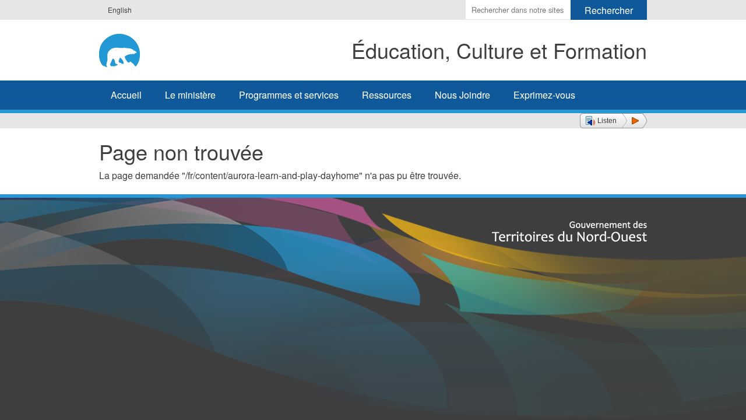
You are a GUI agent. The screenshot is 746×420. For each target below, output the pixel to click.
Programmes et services (289, 95)
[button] (613, 120)
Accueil (126, 95)
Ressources (386, 95)
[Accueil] (132, 48)
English (120, 10)
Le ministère (190, 95)
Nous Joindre (462, 95)
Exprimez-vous (544, 95)
